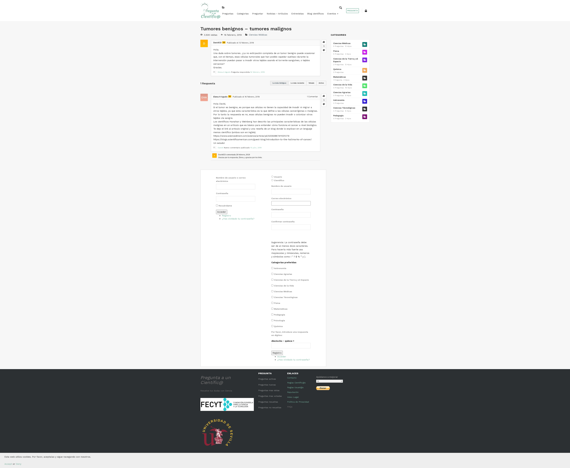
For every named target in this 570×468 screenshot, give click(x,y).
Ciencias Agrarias (283, 274)
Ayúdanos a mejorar (327, 377)
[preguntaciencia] (210, 10)
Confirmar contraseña (282, 221)
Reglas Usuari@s (295, 387)
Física (277, 303)
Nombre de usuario (281, 186)
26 (224, 42)
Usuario (278, 177)
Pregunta (352, 11)
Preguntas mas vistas (269, 390)
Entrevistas (297, 13)
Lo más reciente (297, 83)
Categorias (243, 13)
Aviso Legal (293, 397)
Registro (226, 215)
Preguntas (227, 13)
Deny (18, 464)
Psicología (279, 320)
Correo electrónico (281, 198)
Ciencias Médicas (258, 35)
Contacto (292, 378)
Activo (321, 83)
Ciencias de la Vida (284, 285)
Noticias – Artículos (277, 13)
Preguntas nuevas (267, 385)
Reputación (293, 392)
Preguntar (257, 13)
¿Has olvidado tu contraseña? (238, 218)
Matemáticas (281, 309)
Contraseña (222, 193)
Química (278, 326)
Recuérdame (225, 205)
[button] (366, 10)
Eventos (332, 13)
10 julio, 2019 (256, 148)
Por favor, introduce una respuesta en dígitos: (289, 333)
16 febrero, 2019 (257, 72)
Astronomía (280, 268)
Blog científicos (315, 13)
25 (230, 96)
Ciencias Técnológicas (286, 297)
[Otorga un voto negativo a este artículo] (324, 50)
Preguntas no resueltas (269, 407)
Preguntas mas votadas (270, 396)
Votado (311, 83)
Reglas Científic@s (296, 382)
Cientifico (279, 180)
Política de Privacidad (298, 402)
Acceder (221, 212)
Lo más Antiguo (279, 83)
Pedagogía (279, 314)
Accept (8, 464)
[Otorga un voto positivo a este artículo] (324, 42)
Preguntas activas (267, 379)
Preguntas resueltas (268, 402)
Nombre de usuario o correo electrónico (231, 179)
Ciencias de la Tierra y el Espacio (291, 280)
